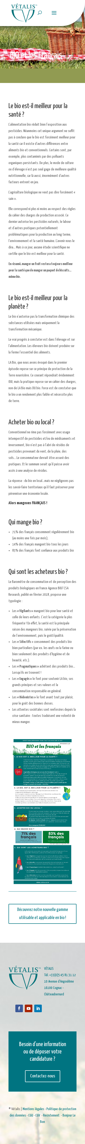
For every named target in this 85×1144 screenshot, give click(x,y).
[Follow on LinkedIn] (38, 1008)
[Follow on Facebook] (19, 1008)
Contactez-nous (42, 1076)
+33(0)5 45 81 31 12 (62, 975)
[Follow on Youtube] (28, 1008)
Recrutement (51, 1115)
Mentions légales (33, 1109)
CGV (37, 1115)
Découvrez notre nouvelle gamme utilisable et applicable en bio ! (42, 913)
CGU (30, 1115)
